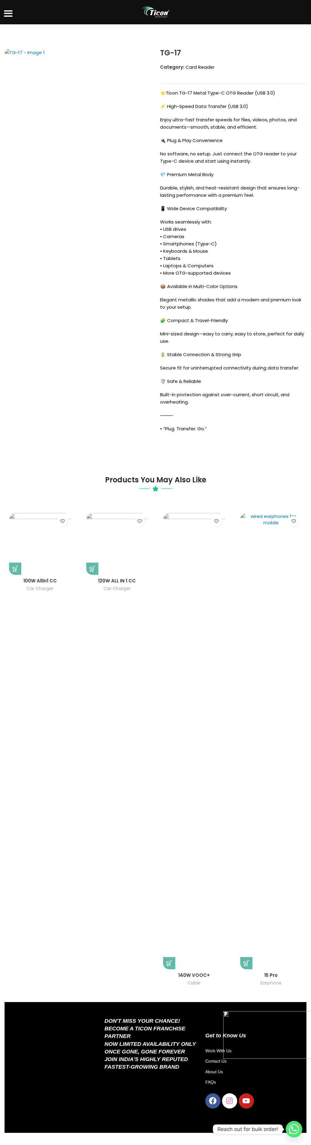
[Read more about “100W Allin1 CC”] (15, 569)
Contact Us (216, 1061)
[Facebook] (212, 1101)
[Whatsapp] (294, 1129)
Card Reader (200, 67)
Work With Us (218, 1050)
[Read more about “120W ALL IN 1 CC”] (92, 569)
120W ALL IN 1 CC (117, 581)
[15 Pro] (271, 741)
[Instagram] (229, 1101)
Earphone (271, 983)
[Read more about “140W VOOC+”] (169, 963)
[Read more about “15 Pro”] (246, 963)
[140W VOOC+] (194, 741)
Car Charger (39, 588)
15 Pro (271, 975)
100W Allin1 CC (40, 581)
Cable (193, 983)
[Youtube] (246, 1101)
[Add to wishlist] (62, 521)
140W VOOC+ (194, 975)
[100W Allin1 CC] (40, 544)
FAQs (210, 1082)
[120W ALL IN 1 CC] (117, 544)
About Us (214, 1071)
